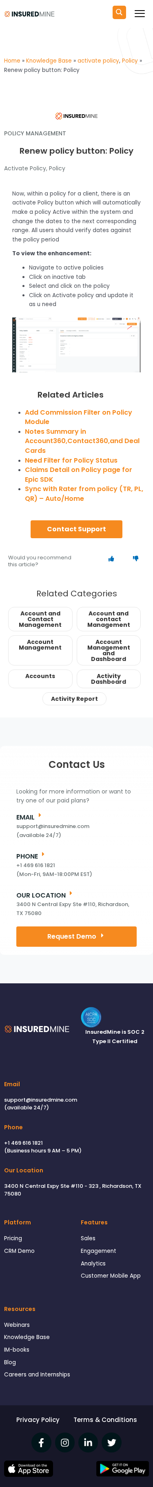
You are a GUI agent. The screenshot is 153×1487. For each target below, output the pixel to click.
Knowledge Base (27, 1337)
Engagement (98, 1251)
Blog (10, 1362)
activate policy (25, 168)
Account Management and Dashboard (108, 650)
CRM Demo (19, 1251)
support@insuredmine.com (40, 1100)
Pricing (13, 1238)
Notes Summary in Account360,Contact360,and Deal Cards (82, 441)
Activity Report (74, 699)
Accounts (40, 676)
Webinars (17, 1325)
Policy (57, 168)
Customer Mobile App (111, 1276)
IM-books (16, 1350)
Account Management (40, 645)
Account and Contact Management (40, 619)
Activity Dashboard (108, 679)
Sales (88, 1238)
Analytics (93, 1263)
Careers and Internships (37, 1374)
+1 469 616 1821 (23, 1143)
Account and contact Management (108, 619)
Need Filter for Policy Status (71, 460)
